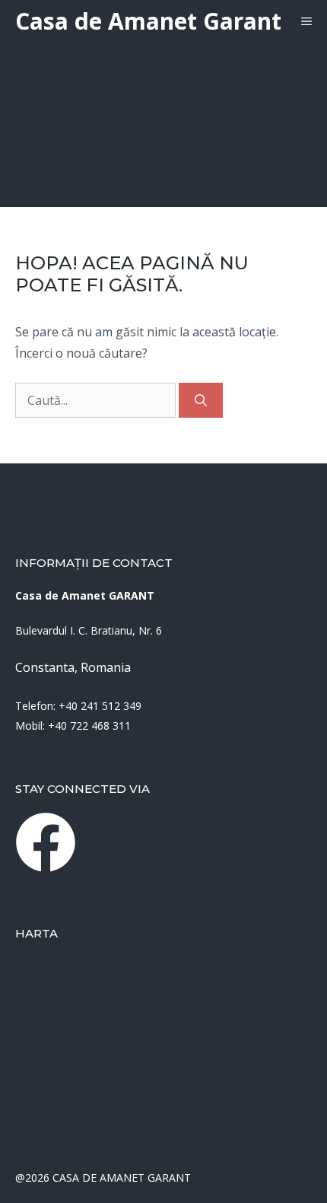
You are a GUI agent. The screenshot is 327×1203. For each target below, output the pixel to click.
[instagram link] (45, 842)
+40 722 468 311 (89, 725)
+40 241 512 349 (100, 706)
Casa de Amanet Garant (148, 21)
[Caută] (201, 400)
